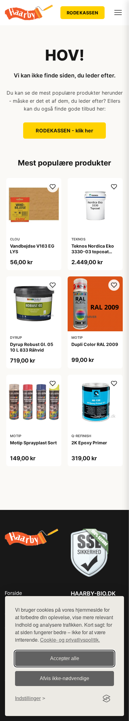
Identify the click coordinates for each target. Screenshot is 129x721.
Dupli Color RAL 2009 (94, 344)
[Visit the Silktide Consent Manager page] (106, 698)
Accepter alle (64, 658)
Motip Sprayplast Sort (33, 442)
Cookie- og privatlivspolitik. (70, 639)
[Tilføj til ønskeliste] (52, 186)
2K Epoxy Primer (89, 442)
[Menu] (118, 12)
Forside (13, 593)
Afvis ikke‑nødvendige (64, 678)
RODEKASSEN (82, 12)
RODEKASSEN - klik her (64, 130)
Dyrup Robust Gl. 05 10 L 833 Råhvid (31, 347)
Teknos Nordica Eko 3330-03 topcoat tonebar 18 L (92, 251)
